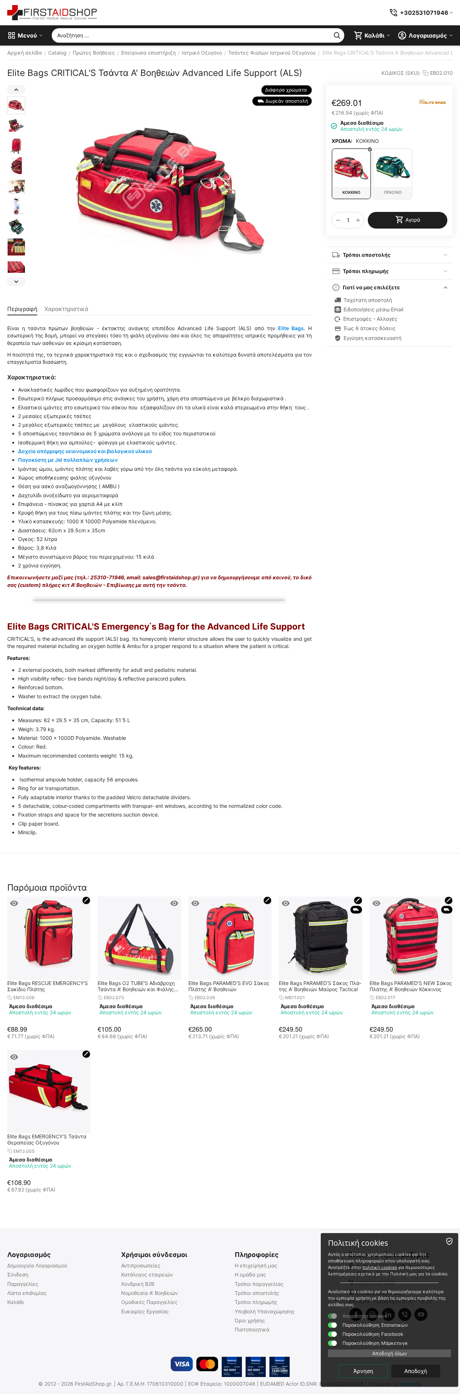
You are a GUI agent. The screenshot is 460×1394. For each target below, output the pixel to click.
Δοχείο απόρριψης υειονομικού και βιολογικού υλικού (85, 451)
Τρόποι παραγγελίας (259, 1284)
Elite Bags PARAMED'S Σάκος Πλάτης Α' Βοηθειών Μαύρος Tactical (320, 986)
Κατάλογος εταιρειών (147, 1274)
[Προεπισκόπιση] (14, 903)
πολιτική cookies (379, 1267)
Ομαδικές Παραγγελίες (149, 1302)
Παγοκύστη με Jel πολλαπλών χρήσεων (68, 460)
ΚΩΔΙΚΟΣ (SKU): (401, 73)
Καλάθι (15, 1302)
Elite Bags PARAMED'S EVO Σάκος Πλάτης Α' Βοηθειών (228, 986)
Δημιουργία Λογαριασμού (37, 1265)
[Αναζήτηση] (337, 35)
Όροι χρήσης (250, 1320)
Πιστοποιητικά (252, 1329)
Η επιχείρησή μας (256, 1265)
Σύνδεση (17, 1274)
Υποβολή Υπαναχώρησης (265, 1311)
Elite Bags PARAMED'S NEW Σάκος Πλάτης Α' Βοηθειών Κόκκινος (411, 986)
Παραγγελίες (22, 1284)
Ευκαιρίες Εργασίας (145, 1311)
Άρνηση (363, 1371)
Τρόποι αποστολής (257, 1293)
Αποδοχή (415, 1371)
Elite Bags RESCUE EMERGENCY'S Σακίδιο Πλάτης (47, 986)
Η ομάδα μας (250, 1274)
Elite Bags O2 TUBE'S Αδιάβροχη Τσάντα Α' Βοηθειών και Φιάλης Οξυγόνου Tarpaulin (136, 986)
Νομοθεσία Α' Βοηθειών (149, 1293)
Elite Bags (291, 328)
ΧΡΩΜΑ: (342, 141)
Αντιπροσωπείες (141, 1265)
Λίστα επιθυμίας (27, 1293)
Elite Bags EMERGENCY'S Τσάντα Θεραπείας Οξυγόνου (46, 1139)
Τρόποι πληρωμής (256, 1302)
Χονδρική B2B (137, 1284)
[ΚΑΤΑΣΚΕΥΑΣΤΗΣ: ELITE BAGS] (432, 101)
